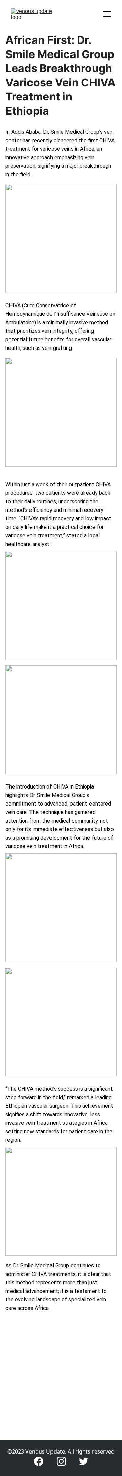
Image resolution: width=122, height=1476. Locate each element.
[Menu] (107, 14)
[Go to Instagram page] (61, 1461)
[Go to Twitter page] (83, 1461)
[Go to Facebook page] (38, 1461)
